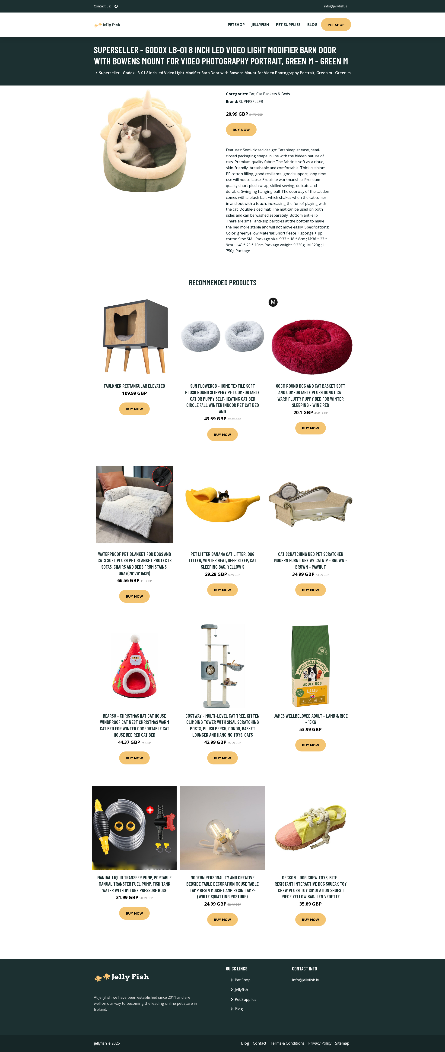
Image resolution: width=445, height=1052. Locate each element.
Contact (259, 1043)
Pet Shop (336, 24)
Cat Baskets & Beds (273, 93)
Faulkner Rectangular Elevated (134, 386)
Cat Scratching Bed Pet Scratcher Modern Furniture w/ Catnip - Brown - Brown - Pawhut (310, 560)
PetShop (236, 24)
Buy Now (241, 129)
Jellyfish (260, 24)
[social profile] (116, 6)
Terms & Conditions (287, 1043)
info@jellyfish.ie (335, 6)
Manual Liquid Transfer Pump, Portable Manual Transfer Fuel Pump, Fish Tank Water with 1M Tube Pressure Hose (134, 884)
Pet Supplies (288, 24)
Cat (251, 93)
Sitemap (342, 1043)
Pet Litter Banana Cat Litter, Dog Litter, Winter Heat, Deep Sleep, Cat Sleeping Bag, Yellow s (222, 560)
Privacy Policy (319, 1043)
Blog (312, 24)
